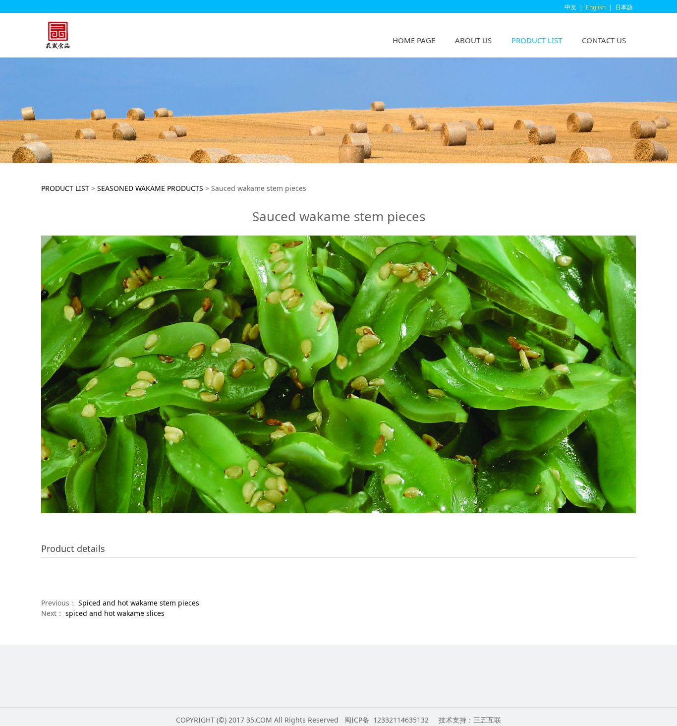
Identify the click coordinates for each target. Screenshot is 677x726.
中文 (570, 7)
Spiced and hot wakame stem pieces (138, 602)
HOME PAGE (414, 40)
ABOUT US (473, 40)
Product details (73, 548)
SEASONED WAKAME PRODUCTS (150, 188)
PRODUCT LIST (536, 40)
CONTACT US (604, 40)
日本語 (624, 7)
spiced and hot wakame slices (115, 613)
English (596, 7)
